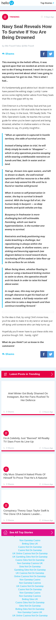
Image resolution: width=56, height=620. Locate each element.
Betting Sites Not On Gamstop (29, 609)
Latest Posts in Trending (25, 374)
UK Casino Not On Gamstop (29, 586)
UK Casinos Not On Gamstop (30, 573)
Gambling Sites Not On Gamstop (30, 570)
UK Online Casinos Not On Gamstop (30, 553)
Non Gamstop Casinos (30, 583)
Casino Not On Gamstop (30, 547)
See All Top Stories (21, 532)
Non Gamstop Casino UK (30, 612)
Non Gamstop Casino (30, 540)
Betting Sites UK (30, 544)
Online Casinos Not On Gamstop (30, 576)
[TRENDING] (10, 14)
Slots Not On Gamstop (30, 566)
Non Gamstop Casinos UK (30, 563)
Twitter (50, 357)
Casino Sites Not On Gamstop (29, 560)
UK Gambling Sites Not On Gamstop (29, 557)
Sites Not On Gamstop (30, 606)
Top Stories (44, 3)
